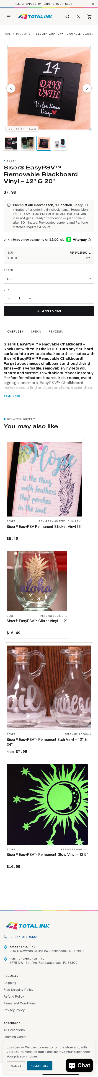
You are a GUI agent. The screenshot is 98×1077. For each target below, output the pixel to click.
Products (23, 33)
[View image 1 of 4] (11, 143)
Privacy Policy (14, 1010)
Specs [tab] (36, 331)
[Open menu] (9, 17)
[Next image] (87, 88)
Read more (12, 396)
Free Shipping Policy (19, 990)
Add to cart (52, 311)
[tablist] (49, 331)
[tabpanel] (49, 367)
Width (8, 270)
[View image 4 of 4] (60, 143)
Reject (15, 1066)
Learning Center (15, 1037)
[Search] (67, 17)
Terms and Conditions (20, 1003)
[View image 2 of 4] (27, 143)
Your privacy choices (22, 1056)
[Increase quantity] (30, 298)
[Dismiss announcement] (93, 4)
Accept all (40, 1066)
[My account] (78, 17)
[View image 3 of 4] (43, 143)
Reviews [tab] (56, 331)
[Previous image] (10, 88)
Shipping (10, 983)
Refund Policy (14, 996)
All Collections (14, 1030)
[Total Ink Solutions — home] (35, 16)
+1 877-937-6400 (22, 937)
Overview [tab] (15, 331)
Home (7, 33)
